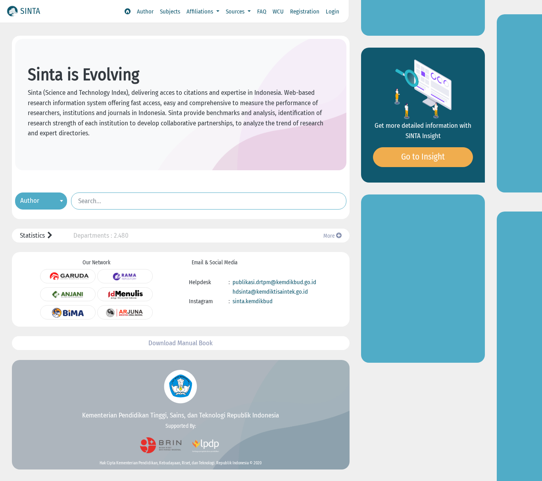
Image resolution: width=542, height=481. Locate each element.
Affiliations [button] (200, 11)
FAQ (261, 11)
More (329, 236)
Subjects (170, 11)
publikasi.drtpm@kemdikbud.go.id (274, 282)
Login (332, 11)
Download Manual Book (180, 343)
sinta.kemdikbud (253, 301)
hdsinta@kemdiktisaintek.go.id (270, 291)
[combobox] (41, 200)
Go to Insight (423, 157)
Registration (304, 11)
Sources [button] (236, 11)
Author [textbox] (29, 200)
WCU (278, 11)
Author (145, 11)
